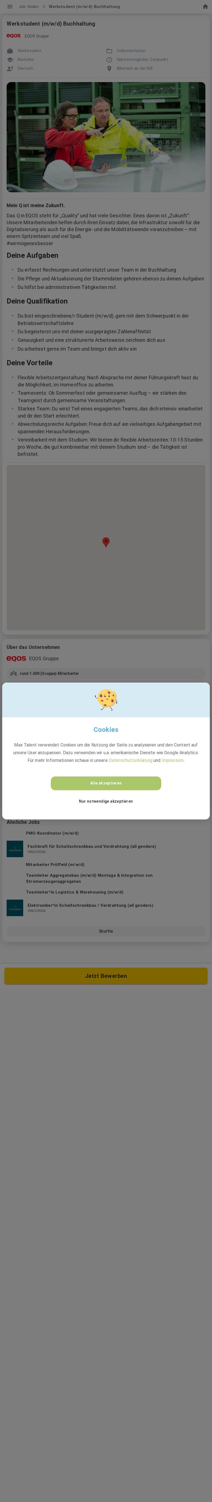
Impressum (173, 760)
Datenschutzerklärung (130, 760)
